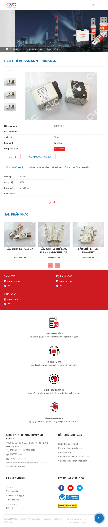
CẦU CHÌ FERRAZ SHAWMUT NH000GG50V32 (88, 252)
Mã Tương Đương (61, 167)
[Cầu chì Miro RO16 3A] (20, 233)
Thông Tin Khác (81, 167)
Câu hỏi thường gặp (15, 495)
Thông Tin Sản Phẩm (38, 167)
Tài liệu (9, 487)
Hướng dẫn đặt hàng (68, 443)
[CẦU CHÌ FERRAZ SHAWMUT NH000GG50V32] (88, 233)
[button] (10, 70)
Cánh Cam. (8, 522)
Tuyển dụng (11, 503)
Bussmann (59, 148)
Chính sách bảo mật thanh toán (73, 456)
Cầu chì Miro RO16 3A (20, 249)
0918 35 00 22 (13, 281)
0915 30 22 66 (65, 281)
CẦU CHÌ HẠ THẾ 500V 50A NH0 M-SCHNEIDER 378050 (54, 252)
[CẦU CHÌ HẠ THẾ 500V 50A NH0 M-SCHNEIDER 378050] (54, 233)
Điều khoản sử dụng (78, 519)
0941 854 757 (13, 299)
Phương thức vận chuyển (70, 448)
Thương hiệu (12, 491)
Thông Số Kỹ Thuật (14, 167)
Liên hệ (12, 156)
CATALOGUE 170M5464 (40, 156)
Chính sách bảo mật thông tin (72, 460)
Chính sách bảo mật (78, 522)
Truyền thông (12, 499)
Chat (8, 285)
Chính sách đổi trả (67, 452)
